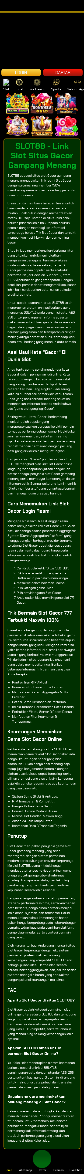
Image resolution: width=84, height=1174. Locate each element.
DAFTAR (62, 72)
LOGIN (21, 72)
